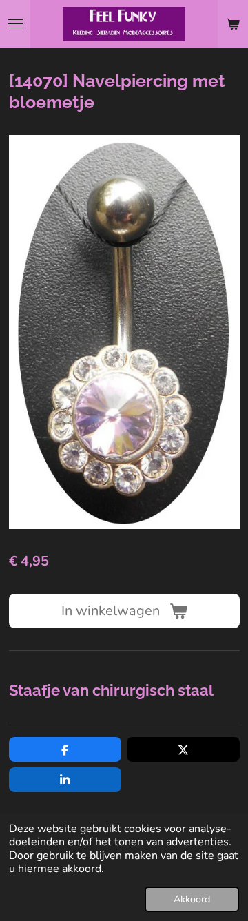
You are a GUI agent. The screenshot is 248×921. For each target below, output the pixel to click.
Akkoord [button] (192, 899)
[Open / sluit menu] (15, 24)
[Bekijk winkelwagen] (233, 24)
